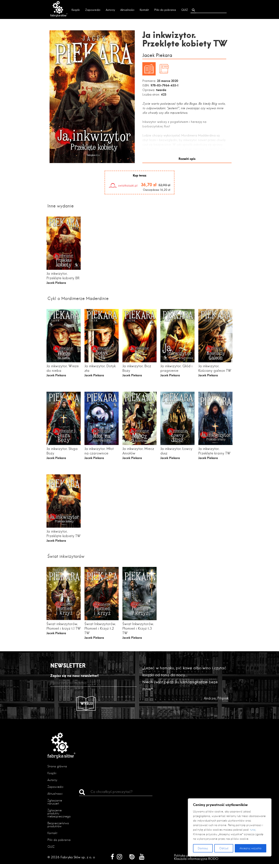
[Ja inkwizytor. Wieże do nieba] (63, 361)
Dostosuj (203, 848)
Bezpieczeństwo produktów (58, 824)
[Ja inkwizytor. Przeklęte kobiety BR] (63, 269)
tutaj (253, 829)
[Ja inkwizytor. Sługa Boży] (63, 444)
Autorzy (110, 10)
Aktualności (127, 10)
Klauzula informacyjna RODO (196, 858)
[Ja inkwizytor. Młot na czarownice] (101, 444)
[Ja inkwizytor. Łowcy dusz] (177, 444)
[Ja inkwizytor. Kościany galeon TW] (215, 361)
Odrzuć (224, 848)
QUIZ (184, 10)
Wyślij (86, 703)
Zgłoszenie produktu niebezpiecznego (59, 813)
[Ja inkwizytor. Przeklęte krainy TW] (215, 445)
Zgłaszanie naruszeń (54, 802)
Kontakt (144, 10)
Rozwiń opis (187, 159)
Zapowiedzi (92, 10)
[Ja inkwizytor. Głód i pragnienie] (177, 361)
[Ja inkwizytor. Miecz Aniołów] (139, 444)
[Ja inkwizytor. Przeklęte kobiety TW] (63, 526)
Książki (76, 10)
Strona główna (57, 766)
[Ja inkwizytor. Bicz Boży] (139, 361)
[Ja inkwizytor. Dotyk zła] (101, 361)
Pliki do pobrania (165, 10)
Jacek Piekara (157, 55)
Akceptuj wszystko (251, 848)
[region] (229, 827)
